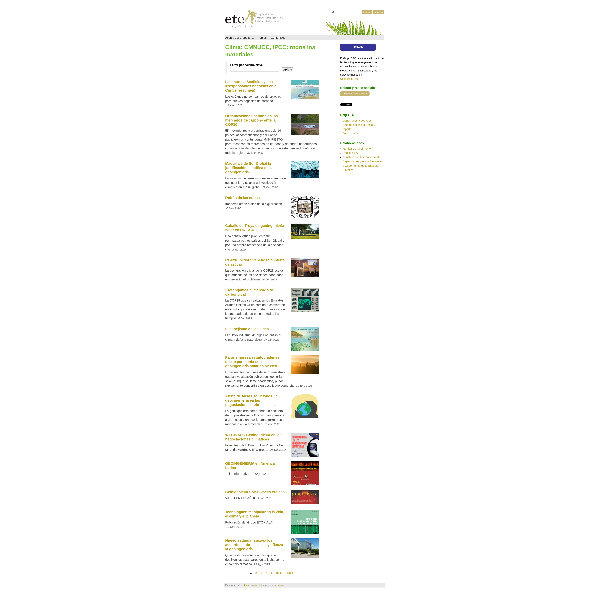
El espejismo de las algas (247, 329)
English (367, 12)
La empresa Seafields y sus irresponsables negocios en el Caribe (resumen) (251, 86)
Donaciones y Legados (357, 120)
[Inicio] (254, 20)
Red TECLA (350, 152)
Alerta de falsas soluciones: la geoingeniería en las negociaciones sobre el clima (251, 400)
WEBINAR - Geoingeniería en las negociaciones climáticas (253, 437)
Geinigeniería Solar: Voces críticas (255, 492)
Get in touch (350, 133)
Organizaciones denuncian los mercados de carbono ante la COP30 (251, 120)
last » (290, 572)
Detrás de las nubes (242, 198)
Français (378, 12)
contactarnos (276, 585)
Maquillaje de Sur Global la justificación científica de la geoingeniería (248, 167)
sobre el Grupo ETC (252, 585)
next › (279, 572)
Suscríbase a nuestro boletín (354, 93)
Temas (262, 37)
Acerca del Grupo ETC (239, 37)
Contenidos (278, 37)
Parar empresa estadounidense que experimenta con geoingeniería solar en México (252, 361)
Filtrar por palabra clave (246, 65)
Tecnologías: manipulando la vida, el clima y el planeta (254, 514)
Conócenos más (349, 78)
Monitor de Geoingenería (358, 148)
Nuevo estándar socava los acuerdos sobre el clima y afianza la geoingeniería (254, 544)
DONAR (358, 47)
